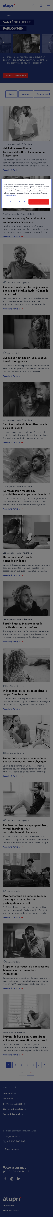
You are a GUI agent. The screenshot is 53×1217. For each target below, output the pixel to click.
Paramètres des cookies (18, 202)
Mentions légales (10, 195)
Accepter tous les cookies (39, 202)
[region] (26, 193)
